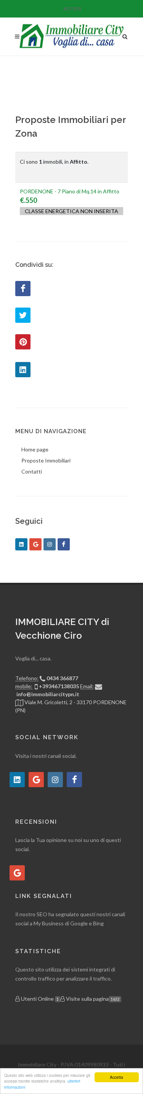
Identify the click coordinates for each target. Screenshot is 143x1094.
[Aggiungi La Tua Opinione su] (17, 779)
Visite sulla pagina (92, 998)
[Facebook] (23, 288)
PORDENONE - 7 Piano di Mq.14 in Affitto (69, 191)
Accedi (72, 8)
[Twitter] (23, 315)
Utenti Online (39, 998)
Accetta (116, 1077)
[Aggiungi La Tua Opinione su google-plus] (17, 872)
